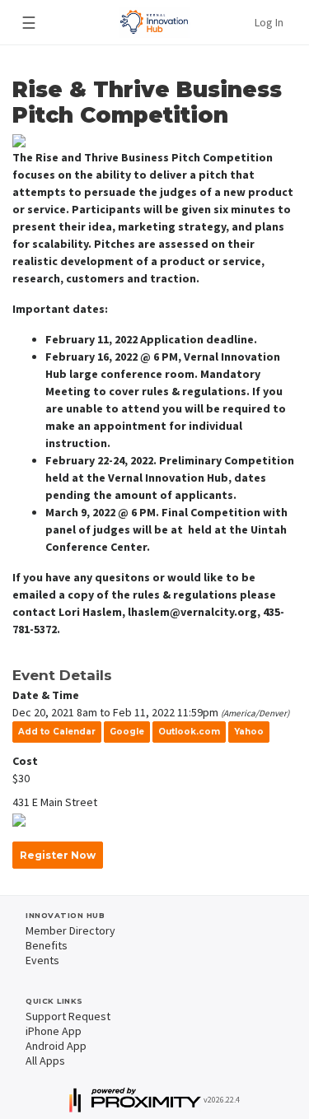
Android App (56, 1045)
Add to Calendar (57, 731)
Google (127, 731)
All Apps (45, 1060)
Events (42, 960)
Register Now (58, 855)
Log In (269, 22)
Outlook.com (189, 731)
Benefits (47, 945)
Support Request (68, 1016)
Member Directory (70, 930)
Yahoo (249, 731)
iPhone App (54, 1030)
